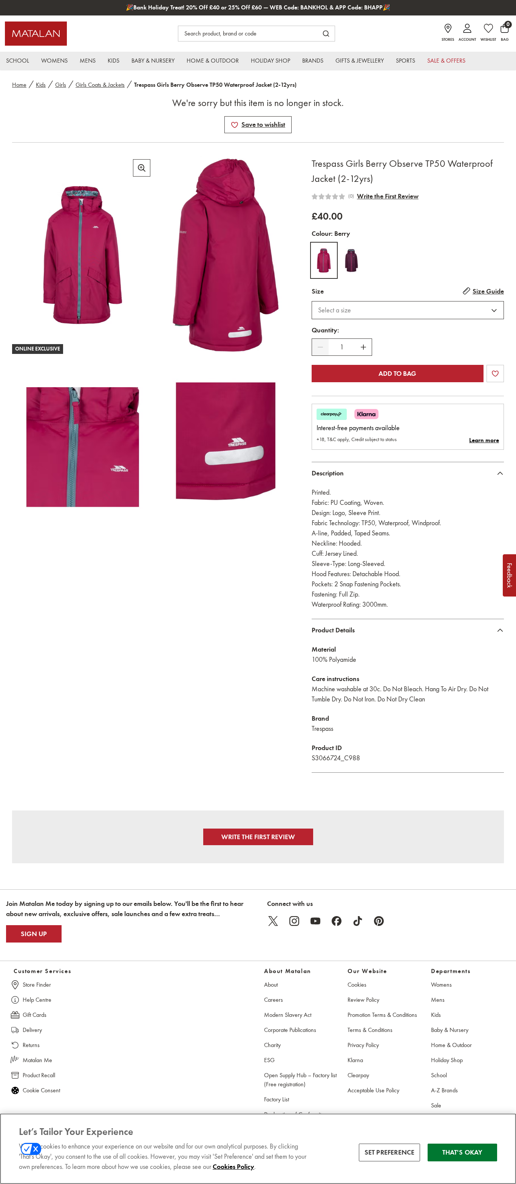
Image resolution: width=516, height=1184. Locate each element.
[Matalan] (36, 34)
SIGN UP (34, 934)
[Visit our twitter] (273, 921)
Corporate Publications (290, 1029)
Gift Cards (34, 1014)
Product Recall (39, 1075)
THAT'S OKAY (462, 1152)
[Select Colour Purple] (351, 260)
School (439, 1075)
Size (318, 291)
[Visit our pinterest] (379, 921)
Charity (272, 1045)
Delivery (32, 1029)
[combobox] (408, 310)
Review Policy (363, 999)
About (271, 984)
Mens (438, 999)
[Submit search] (326, 34)
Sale (436, 1105)
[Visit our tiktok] (358, 921)
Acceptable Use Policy (373, 1090)
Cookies (357, 984)
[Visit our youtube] (315, 921)
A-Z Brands (444, 1090)
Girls (60, 84)
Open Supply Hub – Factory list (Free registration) (300, 1080)
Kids (41, 84)
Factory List (276, 1099)
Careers (273, 999)
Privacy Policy (363, 1045)
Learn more (484, 440)
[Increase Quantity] (363, 347)
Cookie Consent (41, 1090)
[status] (342, 347)
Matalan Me (37, 1060)
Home (19, 84)
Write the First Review (388, 196)
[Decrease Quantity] (320, 347)
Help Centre (37, 999)
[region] (258, 1148)
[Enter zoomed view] (141, 168)
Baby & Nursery (449, 1029)
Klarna (355, 1060)
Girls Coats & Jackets (100, 84)
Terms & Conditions (370, 1029)
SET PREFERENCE (390, 1152)
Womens (441, 984)
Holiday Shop (447, 1060)
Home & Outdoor (451, 1045)
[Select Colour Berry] (324, 260)
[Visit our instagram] (294, 921)
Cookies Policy (233, 1166)
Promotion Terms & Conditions (382, 1014)
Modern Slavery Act (287, 1014)
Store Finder (37, 984)
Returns (31, 1045)
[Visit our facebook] (337, 921)
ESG (269, 1060)
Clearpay (358, 1075)
